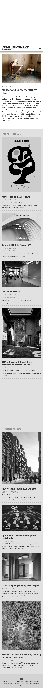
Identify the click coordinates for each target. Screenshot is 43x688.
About (21, 686)
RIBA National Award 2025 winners (19, 488)
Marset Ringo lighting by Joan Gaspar (20, 585)
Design (4, 86)
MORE (22, 208)
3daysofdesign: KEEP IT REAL (16, 196)
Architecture (8, 492)
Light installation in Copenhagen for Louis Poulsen (19, 537)
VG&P (8, 120)
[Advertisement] (21, 22)
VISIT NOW (12, 248)
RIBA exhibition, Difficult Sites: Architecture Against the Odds (17, 363)
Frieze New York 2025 (12, 291)
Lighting (12, 589)
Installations (8, 541)
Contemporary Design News (24, 681)
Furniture (13, 86)
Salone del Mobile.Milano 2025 (16, 245)
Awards (18, 492)
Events (5, 200)
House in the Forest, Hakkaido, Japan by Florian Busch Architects (21, 656)
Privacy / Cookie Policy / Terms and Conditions (24, 684)
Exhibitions (13, 200)
